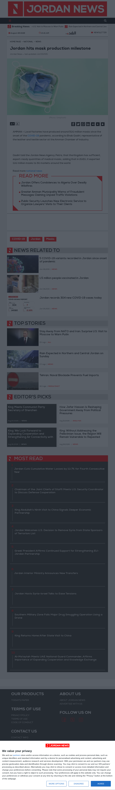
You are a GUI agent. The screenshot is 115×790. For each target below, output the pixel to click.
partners (16, 755)
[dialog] (57, 765)
